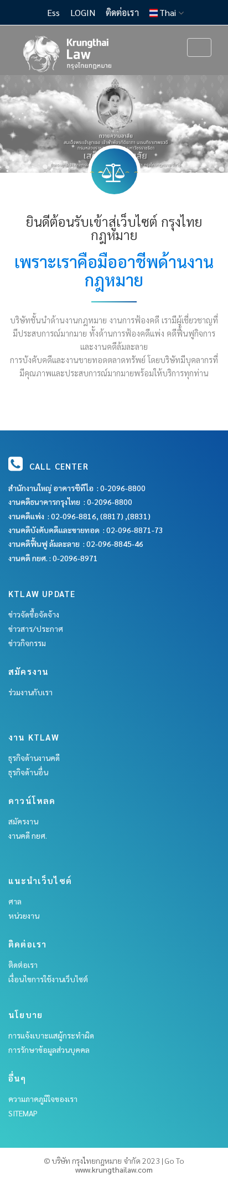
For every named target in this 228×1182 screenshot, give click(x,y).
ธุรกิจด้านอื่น (28, 772)
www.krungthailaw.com (114, 1169)
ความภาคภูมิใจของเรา (42, 1099)
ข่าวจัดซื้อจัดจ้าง (33, 614)
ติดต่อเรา (23, 965)
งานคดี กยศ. (27, 835)
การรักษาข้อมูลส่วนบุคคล (49, 1050)
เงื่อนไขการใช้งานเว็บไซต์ (48, 979)
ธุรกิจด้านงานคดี (34, 758)
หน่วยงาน (23, 915)
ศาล (15, 901)
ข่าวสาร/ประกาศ (35, 628)
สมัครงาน (23, 821)
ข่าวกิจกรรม (27, 643)
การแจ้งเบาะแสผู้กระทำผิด (51, 1035)
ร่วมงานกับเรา (30, 692)
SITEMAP (23, 1113)
